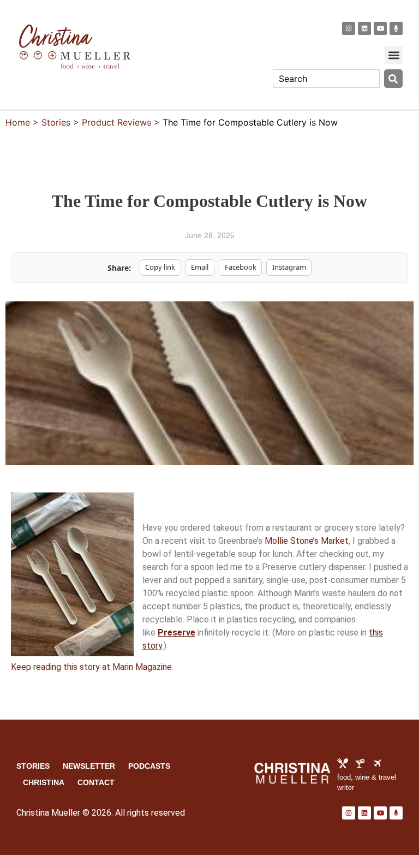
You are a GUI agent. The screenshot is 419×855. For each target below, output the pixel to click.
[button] (394, 55)
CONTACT (96, 782)
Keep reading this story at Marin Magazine (91, 667)
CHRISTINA (43, 782)
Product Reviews (116, 122)
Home (17, 122)
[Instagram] (348, 28)
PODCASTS (149, 766)
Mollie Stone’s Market (307, 541)
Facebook (240, 267)
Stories (55, 122)
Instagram (289, 267)
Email (199, 267)
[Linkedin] (364, 28)
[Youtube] (380, 28)
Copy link (160, 267)
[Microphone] (396, 28)
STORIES (33, 766)
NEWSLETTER (89, 766)
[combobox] (326, 78)
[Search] (393, 78)
